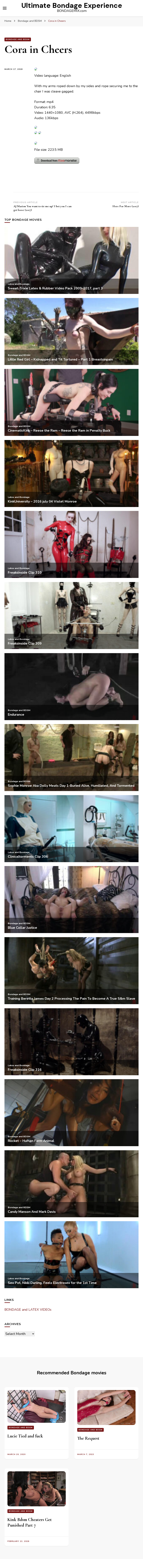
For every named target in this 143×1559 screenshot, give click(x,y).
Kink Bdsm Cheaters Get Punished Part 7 (29, 1522)
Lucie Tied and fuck (25, 1436)
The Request (88, 1438)
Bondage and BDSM (18, 39)
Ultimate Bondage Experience (71, 5)
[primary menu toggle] (5, 8)
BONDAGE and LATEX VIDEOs (27, 1309)
